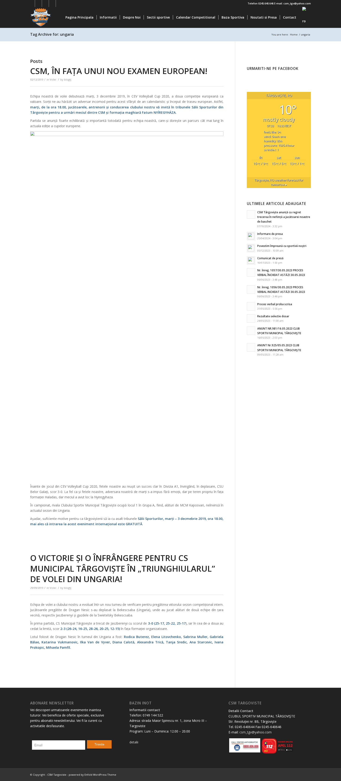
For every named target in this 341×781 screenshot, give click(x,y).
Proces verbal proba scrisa (274, 304)
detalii (133, 742)
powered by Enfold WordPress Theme (92, 774)
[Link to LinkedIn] (52, 3)
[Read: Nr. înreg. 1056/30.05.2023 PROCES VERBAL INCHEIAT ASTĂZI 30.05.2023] (251, 289)
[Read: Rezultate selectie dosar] (251, 318)
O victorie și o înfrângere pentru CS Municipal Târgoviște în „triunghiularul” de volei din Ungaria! (122, 568)
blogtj (67, 79)
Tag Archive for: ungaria (52, 34)
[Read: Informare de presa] (251, 236)
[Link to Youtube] (45, 3)
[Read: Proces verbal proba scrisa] (251, 306)
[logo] (52, 17)
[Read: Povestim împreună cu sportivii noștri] (251, 248)
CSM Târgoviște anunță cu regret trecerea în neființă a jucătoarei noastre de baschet (283, 216)
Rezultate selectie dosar (273, 316)
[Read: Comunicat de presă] (251, 260)
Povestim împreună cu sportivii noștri (281, 246)
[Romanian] (305, 17)
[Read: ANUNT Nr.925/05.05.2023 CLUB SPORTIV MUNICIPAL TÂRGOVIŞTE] (251, 347)
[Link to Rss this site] (59, 3)
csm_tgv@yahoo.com (255, 732)
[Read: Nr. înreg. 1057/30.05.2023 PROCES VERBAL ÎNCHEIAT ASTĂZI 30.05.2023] (251, 272)
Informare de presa (270, 234)
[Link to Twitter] (38, 3)
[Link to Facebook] (31, 3)
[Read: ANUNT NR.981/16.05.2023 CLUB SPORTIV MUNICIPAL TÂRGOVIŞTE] (251, 331)
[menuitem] (79, 17)
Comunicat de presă (270, 258)
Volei (53, 79)
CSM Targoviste (56, 774)
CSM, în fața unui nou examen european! (118, 70)
